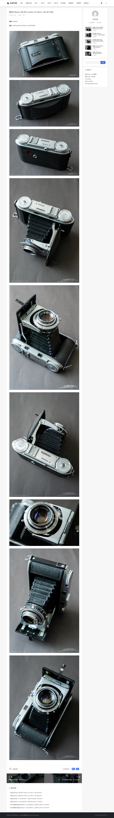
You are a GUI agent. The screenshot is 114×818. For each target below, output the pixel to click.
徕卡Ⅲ (49, 3)
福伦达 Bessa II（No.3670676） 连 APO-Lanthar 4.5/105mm (26, 798)
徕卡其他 (63, 3)
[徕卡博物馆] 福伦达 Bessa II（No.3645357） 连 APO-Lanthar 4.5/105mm (29, 807)
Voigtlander (66, 769)
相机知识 (86, 3)
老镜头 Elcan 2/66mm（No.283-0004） (98, 46)
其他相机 (71, 3)
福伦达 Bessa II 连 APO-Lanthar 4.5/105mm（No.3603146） (26, 795)
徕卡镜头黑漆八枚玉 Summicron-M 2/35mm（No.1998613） (98, 41)
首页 (21, 3)
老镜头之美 (29, 3)
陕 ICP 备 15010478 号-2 (101, 815)
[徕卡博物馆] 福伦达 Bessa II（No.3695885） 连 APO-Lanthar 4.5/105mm (29, 804)
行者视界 (78, 3)
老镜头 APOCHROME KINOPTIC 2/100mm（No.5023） (98, 29)
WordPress (36, 815)
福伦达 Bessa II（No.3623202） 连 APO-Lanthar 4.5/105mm (26, 801)
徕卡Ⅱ (43, 3)
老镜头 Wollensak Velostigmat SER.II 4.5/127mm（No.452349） (99, 53)
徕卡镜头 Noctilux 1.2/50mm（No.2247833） (99, 34)
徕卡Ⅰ (36, 3)
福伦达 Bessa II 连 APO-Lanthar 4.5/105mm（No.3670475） (26, 792)
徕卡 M (56, 3)
